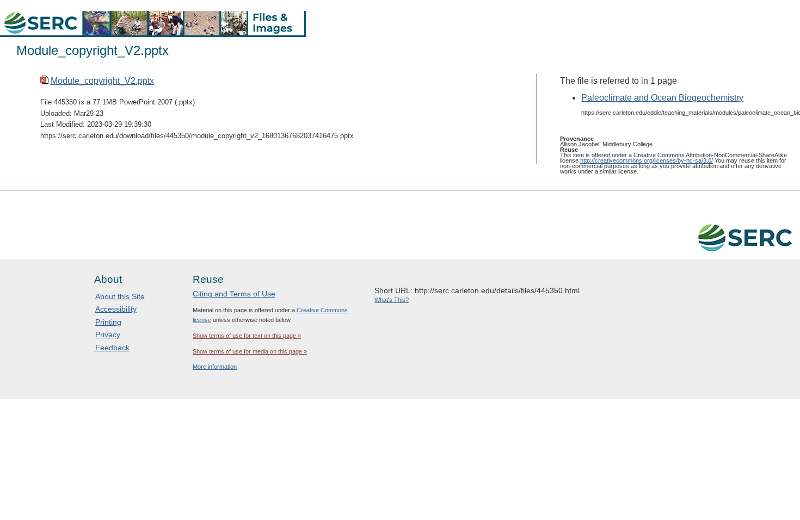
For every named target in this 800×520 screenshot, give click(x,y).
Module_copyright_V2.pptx (102, 80)
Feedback (112, 347)
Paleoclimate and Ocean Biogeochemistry (662, 97)
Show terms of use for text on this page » (247, 335)
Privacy (107, 334)
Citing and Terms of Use (234, 293)
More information (215, 366)
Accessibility (116, 309)
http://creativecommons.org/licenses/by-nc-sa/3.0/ (646, 160)
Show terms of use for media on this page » (250, 351)
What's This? (391, 299)
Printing (108, 322)
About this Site (120, 296)
